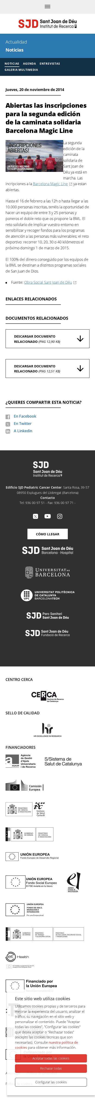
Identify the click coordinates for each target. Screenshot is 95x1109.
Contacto (47, 497)
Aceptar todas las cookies (51, 1058)
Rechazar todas (51, 1068)
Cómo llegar (47, 534)
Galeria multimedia (21, 70)
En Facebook (25, 416)
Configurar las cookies (51, 1082)
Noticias (14, 50)
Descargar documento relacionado (37, 339)
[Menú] (47, 7)
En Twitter (23, 423)
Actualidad (16, 42)
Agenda (29, 64)
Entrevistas (50, 64)
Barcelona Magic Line (50, 183)
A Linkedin (23, 430)
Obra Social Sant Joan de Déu (48, 282)
